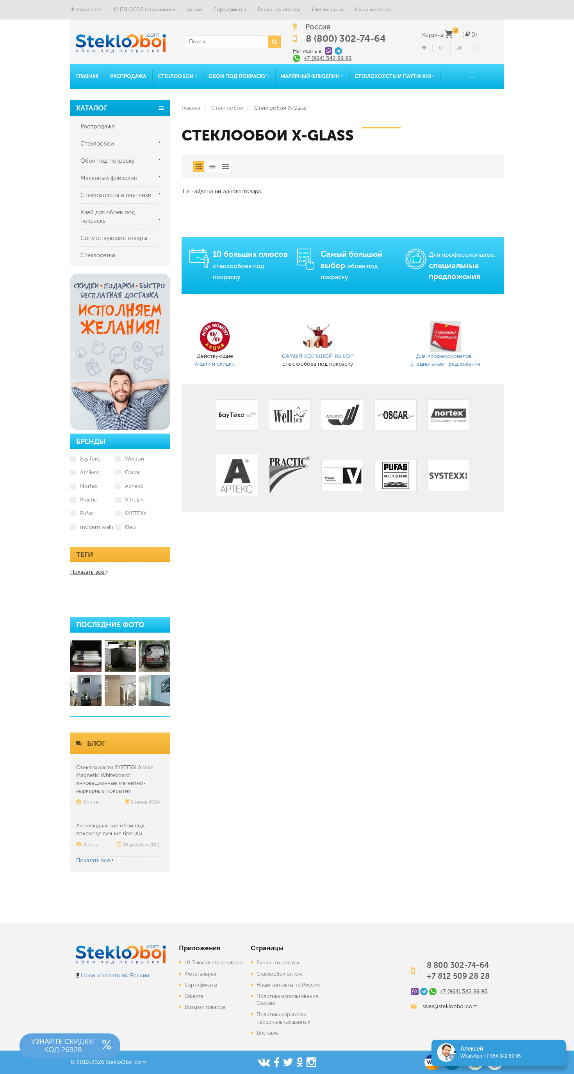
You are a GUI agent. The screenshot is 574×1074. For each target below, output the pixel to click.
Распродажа (128, 76)
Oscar (132, 472)
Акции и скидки (215, 364)
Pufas (86, 513)
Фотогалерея (86, 9)
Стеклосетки (97, 255)
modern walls (97, 527)
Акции (194, 9)
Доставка (268, 1033)
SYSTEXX (135, 513)
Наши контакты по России (115, 975)
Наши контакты (373, 9)
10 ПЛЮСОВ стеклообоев (144, 9)
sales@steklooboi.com (450, 1006)
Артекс (134, 486)
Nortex (89, 486)
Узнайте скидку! (63, 1045)
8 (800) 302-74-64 (346, 38)
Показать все (94, 860)
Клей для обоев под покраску (107, 216)
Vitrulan (134, 499)
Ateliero (90, 472)
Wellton (134, 458)
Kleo (130, 527)
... (472, 76)
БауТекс (90, 458)
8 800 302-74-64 (458, 965)
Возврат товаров (205, 1007)
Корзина (449, 35)
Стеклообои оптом (279, 974)
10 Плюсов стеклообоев (213, 963)
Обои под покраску (238, 76)
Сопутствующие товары (113, 238)
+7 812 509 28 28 (458, 976)
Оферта (194, 996)
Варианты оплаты (279, 9)
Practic (88, 499)
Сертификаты (230, 9)
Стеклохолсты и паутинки (393, 76)
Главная (87, 76)
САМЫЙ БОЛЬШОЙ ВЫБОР (317, 356)
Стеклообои (176, 76)
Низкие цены (327, 9)
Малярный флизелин (311, 76)
